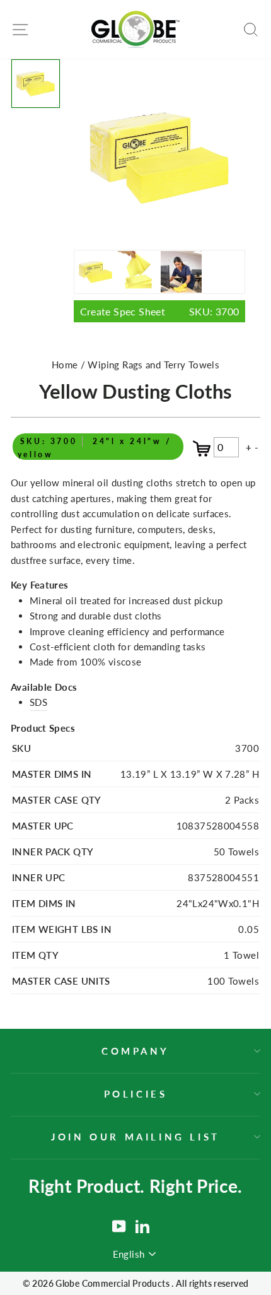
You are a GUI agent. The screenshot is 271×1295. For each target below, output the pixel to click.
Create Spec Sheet (159, 311)
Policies (136, 1093)
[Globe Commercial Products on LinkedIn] (142, 1226)
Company (135, 1051)
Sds (38, 702)
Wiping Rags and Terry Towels (153, 364)
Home (65, 364)
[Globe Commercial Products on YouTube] (119, 1226)
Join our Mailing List (135, 1136)
